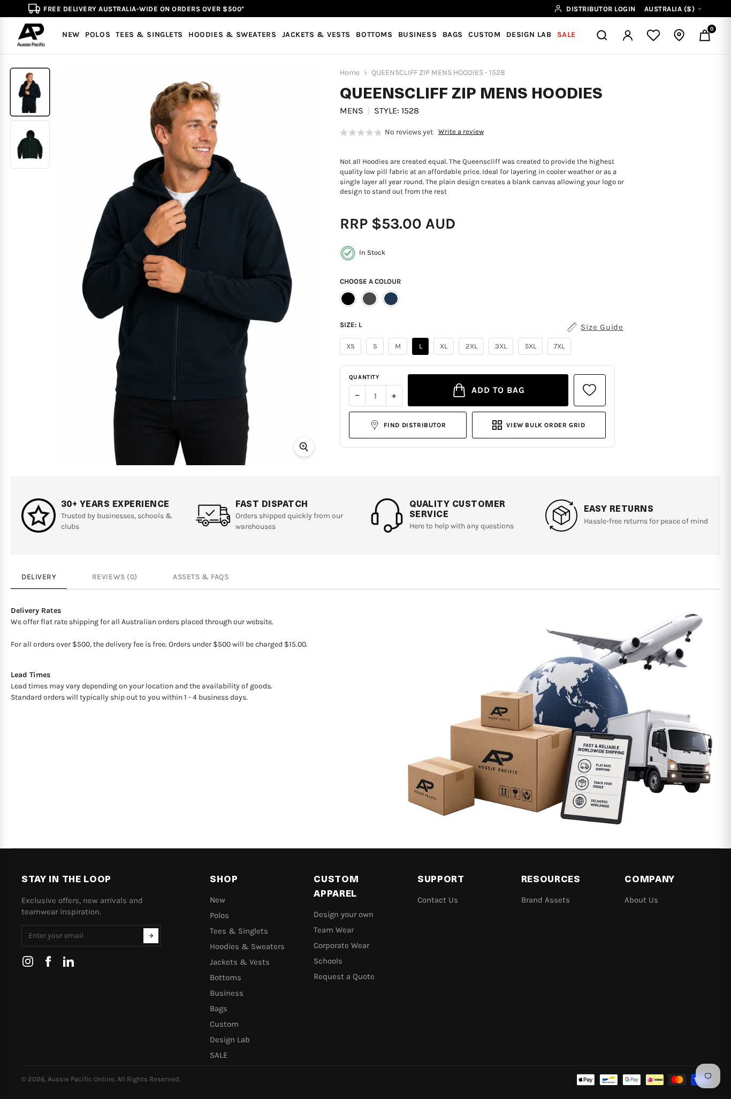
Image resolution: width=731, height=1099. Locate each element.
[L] (421, 355)
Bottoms (225, 977)
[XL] (445, 355)
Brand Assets (545, 900)
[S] (376, 355)
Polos (219, 915)
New (217, 900)
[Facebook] (48, 961)
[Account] (628, 35)
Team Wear (334, 930)
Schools (328, 961)
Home (350, 73)
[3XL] (502, 355)
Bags (218, 1008)
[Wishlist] (653, 35)
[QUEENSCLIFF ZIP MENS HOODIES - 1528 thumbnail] (30, 92)
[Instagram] (27, 961)
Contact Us (437, 900)
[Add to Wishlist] (590, 390)
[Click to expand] (304, 447)
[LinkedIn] (68, 961)
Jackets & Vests (240, 962)
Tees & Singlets (239, 931)
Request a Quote (344, 976)
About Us (641, 900)
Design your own (344, 914)
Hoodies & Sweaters (247, 946)
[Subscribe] (150, 935)
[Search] (602, 35)
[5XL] (531, 355)
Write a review (461, 131)
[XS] (352, 355)
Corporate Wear (341, 945)
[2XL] (472, 355)
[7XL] (560, 355)
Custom (224, 1024)
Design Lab (230, 1039)
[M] (399, 355)
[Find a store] (679, 35)
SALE (218, 1055)
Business (226, 993)
